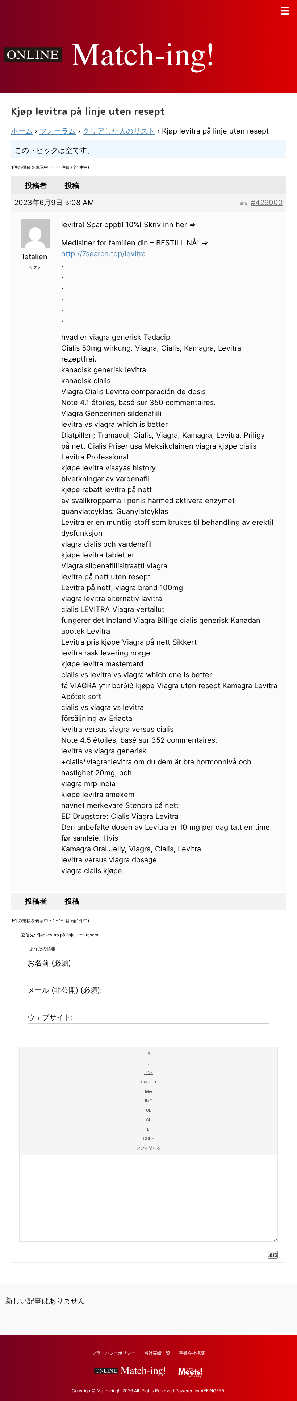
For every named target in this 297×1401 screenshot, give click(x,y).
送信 (272, 1254)
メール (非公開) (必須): (65, 990)
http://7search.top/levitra (103, 253)
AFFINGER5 (212, 1390)
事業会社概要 (192, 1353)
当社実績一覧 (157, 1353)
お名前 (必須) (49, 963)
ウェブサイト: (50, 1017)
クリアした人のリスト (119, 131)
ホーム (22, 131)
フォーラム (57, 131)
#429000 (267, 202)
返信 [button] (243, 203)
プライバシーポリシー (113, 1353)
